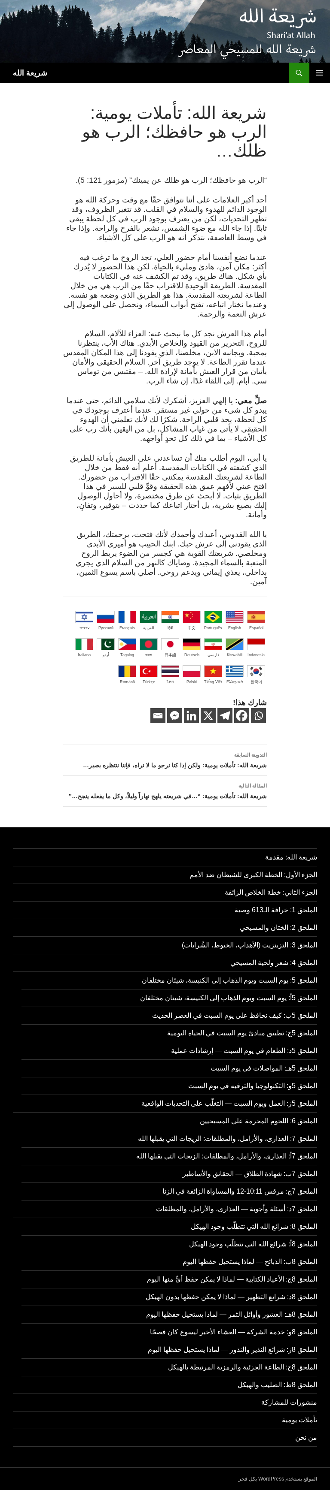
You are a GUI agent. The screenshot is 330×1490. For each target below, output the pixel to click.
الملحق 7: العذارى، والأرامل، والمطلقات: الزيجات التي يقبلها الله (227, 1138)
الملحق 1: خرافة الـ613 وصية (276, 910)
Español (256, 628)
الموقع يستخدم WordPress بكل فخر (277, 1479)
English (234, 628)
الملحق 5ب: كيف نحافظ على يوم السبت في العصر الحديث (234, 1015)
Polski (191, 682)
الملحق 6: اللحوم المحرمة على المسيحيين (258, 1121)
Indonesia (256, 655)
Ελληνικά (234, 682)
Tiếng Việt (213, 682)
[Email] (157, 715)
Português (213, 628)
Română (127, 682)
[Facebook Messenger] (174, 715)
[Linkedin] (191, 715)
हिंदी (170, 628)
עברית (84, 628)
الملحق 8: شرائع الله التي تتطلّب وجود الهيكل (254, 1226)
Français (127, 628)
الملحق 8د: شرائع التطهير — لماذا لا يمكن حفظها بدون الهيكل (231, 1296)
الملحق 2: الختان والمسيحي (278, 927)
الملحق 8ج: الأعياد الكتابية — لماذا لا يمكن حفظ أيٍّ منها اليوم (232, 1279)
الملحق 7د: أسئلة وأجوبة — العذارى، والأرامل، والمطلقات (236, 1209)
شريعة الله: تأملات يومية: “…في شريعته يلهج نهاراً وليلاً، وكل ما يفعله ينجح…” (168, 791)
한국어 (256, 682)
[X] (208, 715)
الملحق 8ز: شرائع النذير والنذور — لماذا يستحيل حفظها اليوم (232, 1349)
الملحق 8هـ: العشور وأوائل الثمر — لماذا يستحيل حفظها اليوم (231, 1314)
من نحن (306, 1437)
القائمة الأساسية (319, 73)
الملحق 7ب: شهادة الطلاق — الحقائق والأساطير (250, 1173)
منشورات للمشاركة (289, 1402)
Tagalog (127, 655)
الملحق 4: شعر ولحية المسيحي (273, 962)
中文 (192, 628)
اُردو (106, 655)
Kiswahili (234, 655)
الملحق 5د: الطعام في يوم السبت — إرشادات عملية (244, 1050)
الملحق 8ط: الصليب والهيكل (277, 1384)
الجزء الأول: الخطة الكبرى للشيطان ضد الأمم (253, 874)
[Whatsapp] (258, 715)
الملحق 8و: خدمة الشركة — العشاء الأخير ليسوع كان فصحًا (233, 1332)
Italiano (84, 655)
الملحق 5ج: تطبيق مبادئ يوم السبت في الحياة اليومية (242, 1033)
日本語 (170, 655)
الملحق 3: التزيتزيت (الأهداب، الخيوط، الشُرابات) (249, 945)
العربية (148, 628)
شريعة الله (30, 73)
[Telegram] (224, 715)
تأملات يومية (299, 1420)
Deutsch (191, 655)
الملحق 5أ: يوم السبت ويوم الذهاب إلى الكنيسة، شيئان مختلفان (228, 997)
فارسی (213, 655)
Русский (105, 628)
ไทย (170, 682)
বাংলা (148, 655)
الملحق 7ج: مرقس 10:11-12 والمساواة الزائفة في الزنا (239, 1191)
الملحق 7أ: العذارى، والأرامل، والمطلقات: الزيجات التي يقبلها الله (226, 1156)
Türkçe (149, 682)
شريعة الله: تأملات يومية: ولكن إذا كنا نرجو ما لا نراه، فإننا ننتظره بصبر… (175, 760)
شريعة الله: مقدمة (291, 857)
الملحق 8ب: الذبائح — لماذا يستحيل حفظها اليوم (250, 1261)
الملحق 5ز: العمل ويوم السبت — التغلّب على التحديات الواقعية (229, 1103)
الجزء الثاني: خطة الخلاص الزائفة (271, 892)
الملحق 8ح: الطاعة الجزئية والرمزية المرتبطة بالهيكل (242, 1367)
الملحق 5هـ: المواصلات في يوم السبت (264, 1068)
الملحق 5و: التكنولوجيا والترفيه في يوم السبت (252, 1085)
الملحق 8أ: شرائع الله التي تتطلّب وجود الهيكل (253, 1244)
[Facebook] (241, 715)
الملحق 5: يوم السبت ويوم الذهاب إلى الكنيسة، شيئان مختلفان (229, 980)
